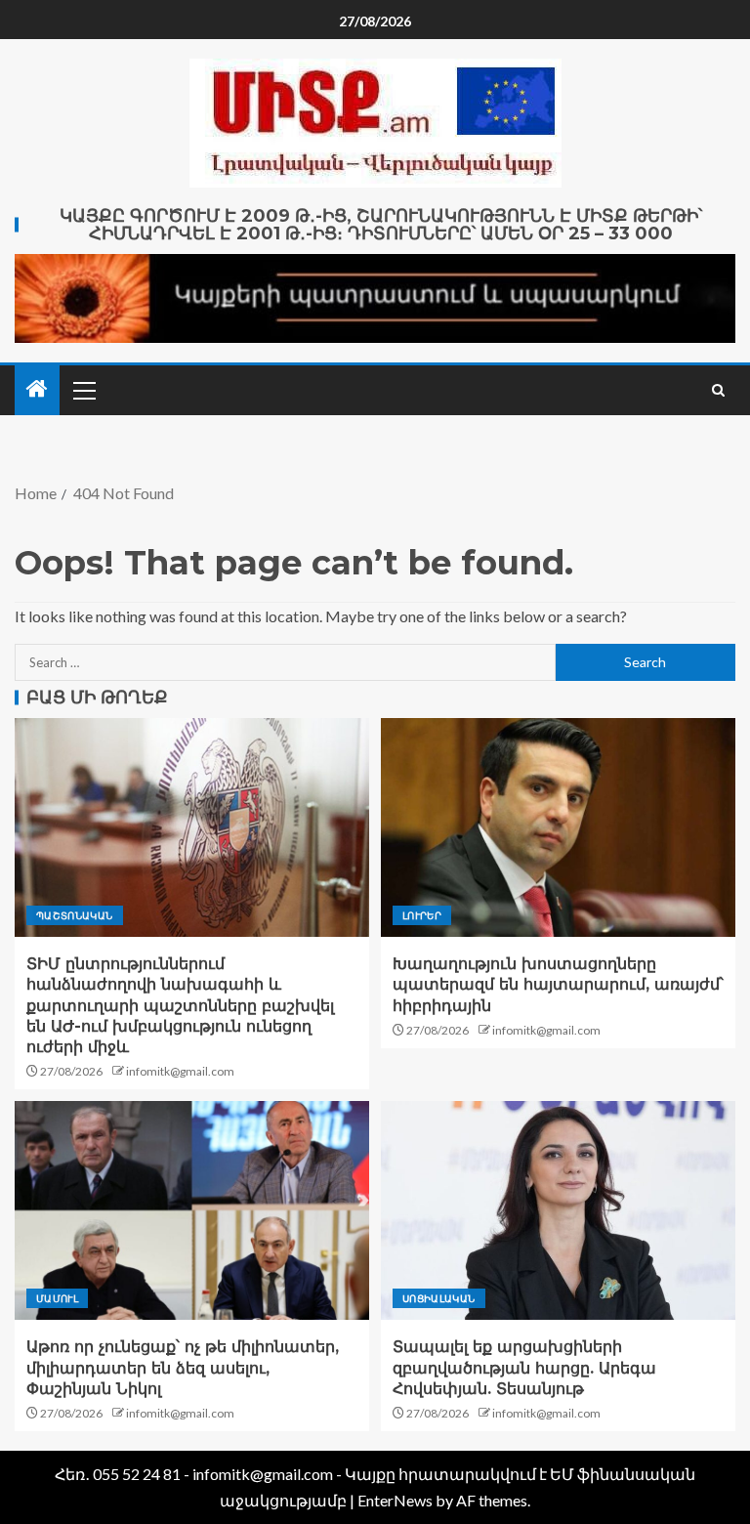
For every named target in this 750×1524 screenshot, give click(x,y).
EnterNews (395, 1500)
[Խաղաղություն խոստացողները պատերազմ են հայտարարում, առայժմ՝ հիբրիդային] (558, 827)
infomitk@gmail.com (180, 1071)
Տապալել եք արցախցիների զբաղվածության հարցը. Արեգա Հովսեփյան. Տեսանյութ (524, 1367)
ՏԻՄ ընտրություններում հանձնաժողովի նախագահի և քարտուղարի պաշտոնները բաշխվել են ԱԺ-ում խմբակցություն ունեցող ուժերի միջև (180, 1005)
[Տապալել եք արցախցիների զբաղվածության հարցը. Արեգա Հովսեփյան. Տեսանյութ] (558, 1210)
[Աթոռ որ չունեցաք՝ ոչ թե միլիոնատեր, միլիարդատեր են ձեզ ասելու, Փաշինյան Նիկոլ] (192, 1210)
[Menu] (83, 389)
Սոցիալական (439, 1298)
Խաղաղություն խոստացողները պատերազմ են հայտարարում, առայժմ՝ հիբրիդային (558, 984)
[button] (83, 389)
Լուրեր (421, 915)
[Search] (718, 390)
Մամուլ (57, 1298)
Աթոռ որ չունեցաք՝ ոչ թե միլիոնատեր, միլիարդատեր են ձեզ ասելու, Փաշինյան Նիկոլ (182, 1367)
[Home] (37, 389)
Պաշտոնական (74, 915)
